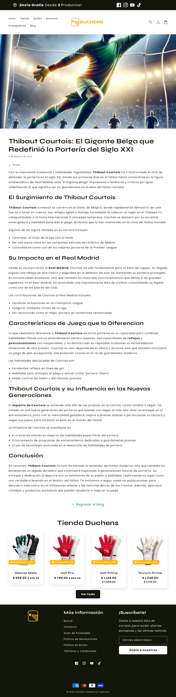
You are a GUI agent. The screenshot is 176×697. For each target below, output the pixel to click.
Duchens (80, 691)
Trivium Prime (150, 573)
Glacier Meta (26, 573)
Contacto (70, 627)
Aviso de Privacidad (77, 633)
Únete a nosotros (143, 650)
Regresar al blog (90, 504)
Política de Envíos (75, 645)
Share (16, 165)
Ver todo (88, 594)
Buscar (68, 621)
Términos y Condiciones (80, 651)
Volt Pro (67, 573)
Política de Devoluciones (80, 639)
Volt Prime (109, 573)
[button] (150, 22)
